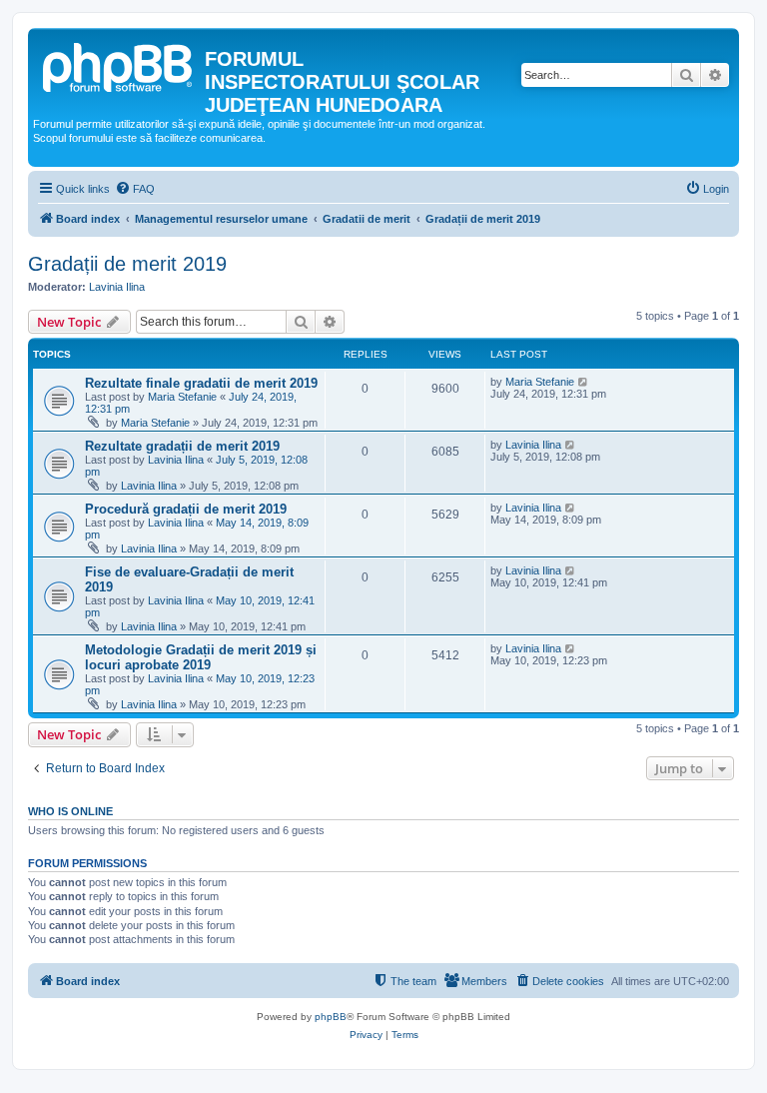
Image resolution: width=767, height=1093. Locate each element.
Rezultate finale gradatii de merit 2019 (201, 383)
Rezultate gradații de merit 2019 (182, 446)
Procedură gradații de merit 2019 (186, 509)
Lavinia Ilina (117, 287)
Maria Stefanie (182, 397)
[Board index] (119, 65)
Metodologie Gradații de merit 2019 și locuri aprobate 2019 (201, 657)
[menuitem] (135, 189)
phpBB (331, 1016)
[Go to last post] (583, 382)
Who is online (70, 811)
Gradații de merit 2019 (127, 264)
